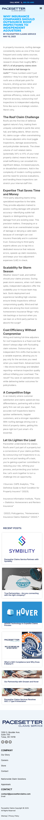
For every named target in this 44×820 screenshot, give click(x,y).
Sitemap (4, 816)
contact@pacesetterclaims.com (15, 794)
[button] (41, 8)
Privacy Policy (14, 816)
